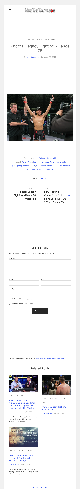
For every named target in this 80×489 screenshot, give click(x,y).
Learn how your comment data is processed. (51, 358)
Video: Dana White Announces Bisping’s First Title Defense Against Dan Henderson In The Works (22, 404)
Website (11, 289)
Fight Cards (14, 451)
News (29, 451)
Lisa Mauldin (41, 166)
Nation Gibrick (52, 166)
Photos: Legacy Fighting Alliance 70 (54, 408)
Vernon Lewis (30, 170)
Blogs (11, 396)
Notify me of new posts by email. (22, 304)
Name (11, 279)
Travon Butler (64, 166)
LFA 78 (32, 166)
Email (43, 279)
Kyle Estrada (61, 162)
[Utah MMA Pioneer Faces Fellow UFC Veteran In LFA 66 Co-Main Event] (23, 437)
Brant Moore (38, 162)
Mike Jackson (32, 57)
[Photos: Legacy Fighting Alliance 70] (56, 385)
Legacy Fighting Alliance (37, 39)
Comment (12, 258)
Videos (24, 396)
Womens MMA (49, 170)
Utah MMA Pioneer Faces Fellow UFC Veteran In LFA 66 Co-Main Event (22, 458)
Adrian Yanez (27, 162)
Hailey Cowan (49, 162)
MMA (53, 39)
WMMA (39, 170)
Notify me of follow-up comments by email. (26, 299)
